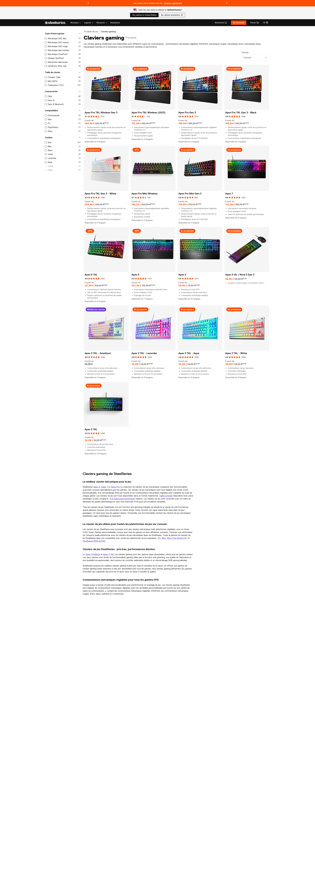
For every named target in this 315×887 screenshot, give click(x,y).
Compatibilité (51, 110)
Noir (49, 142)
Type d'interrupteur (54, 33)
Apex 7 (104, 487)
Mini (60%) (53, 81)
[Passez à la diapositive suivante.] (226, 3)
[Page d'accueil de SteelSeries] (56, 22)
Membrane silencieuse (58, 62)
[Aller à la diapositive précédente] (88, 3)
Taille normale (165, 496)
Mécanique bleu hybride (58, 50)
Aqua (50, 162)
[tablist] (89, 22)
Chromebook (54, 115)
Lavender (52, 158)
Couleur (49, 137)
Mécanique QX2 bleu (57, 38)
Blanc (50, 150)
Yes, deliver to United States (144, 15)
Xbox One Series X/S (177, 538)
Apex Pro (115, 487)
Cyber (50, 166)
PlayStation (53, 127)
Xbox (50, 131)
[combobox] (255, 57)
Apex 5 (96, 487)
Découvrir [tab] (100, 23)
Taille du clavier (52, 72)
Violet (50, 154)
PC (49, 123)
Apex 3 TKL (108, 554)
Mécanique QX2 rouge (58, 46)
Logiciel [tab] (87, 23)
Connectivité (51, 91)
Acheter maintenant (173, 3)
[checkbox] (46, 38)
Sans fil (51, 100)
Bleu (50, 146)
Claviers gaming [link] (108, 31)
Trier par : (245, 52)
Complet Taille (54, 77)
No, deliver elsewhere (170, 15)
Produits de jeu (91, 31)
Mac (50, 119)
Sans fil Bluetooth (56, 104)
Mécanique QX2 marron (58, 42)
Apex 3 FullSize (93, 554)
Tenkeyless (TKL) (56, 85)
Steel (50, 170)
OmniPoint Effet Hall (57, 66)
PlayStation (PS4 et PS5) (94, 541)
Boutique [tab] (74, 23)
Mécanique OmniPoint (58, 54)
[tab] (221, 22)
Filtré (50, 96)
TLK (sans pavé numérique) (122, 498)
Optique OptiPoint (56, 58)
